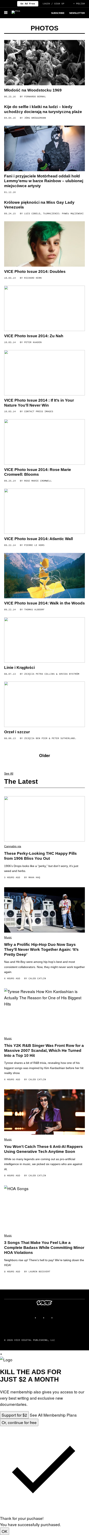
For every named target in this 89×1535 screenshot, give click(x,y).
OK (4, 1531)
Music (8, 937)
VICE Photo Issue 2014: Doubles (35, 271)
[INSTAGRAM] (40, 1315)
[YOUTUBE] (56, 1315)
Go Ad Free (27, 3)
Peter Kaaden (33, 342)
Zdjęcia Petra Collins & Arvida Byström (51, 673)
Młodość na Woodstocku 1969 (33, 90)
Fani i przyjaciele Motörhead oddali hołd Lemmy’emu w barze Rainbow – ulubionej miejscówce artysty (43, 181)
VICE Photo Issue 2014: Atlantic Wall (38, 539)
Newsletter (77, 13)
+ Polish (79, 3)
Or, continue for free (19, 1422)
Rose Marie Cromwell (38, 480)
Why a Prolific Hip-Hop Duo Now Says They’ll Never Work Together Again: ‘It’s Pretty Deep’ (41, 949)
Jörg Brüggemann (35, 117)
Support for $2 (14, 1415)
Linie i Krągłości (19, 667)
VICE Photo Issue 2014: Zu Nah (33, 336)
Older (44, 755)
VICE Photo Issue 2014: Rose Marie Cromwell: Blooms (37, 472)
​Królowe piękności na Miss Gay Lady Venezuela (39, 204)
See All (8, 773)
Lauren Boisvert (39, 1271)
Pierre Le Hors (34, 545)
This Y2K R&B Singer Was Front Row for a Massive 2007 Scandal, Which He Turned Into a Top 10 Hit (44, 1050)
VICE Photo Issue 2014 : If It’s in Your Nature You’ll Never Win (39, 402)
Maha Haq (34, 877)
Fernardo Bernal (35, 96)
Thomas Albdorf (34, 609)
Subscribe (57, 13)
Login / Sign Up (53, 3)
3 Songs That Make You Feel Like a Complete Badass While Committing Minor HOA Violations (44, 1247)
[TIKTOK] (48, 1315)
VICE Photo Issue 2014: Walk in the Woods (44, 603)
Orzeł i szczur (17, 732)
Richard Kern (33, 277)
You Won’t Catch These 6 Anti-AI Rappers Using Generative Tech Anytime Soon (43, 1149)
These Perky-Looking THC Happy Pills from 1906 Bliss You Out (40, 856)
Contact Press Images (38, 411)
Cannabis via (12, 846)
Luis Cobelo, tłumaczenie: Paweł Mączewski (54, 213)
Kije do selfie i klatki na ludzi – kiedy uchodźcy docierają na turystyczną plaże (43, 109)
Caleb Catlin (37, 978)
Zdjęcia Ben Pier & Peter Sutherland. (50, 738)
